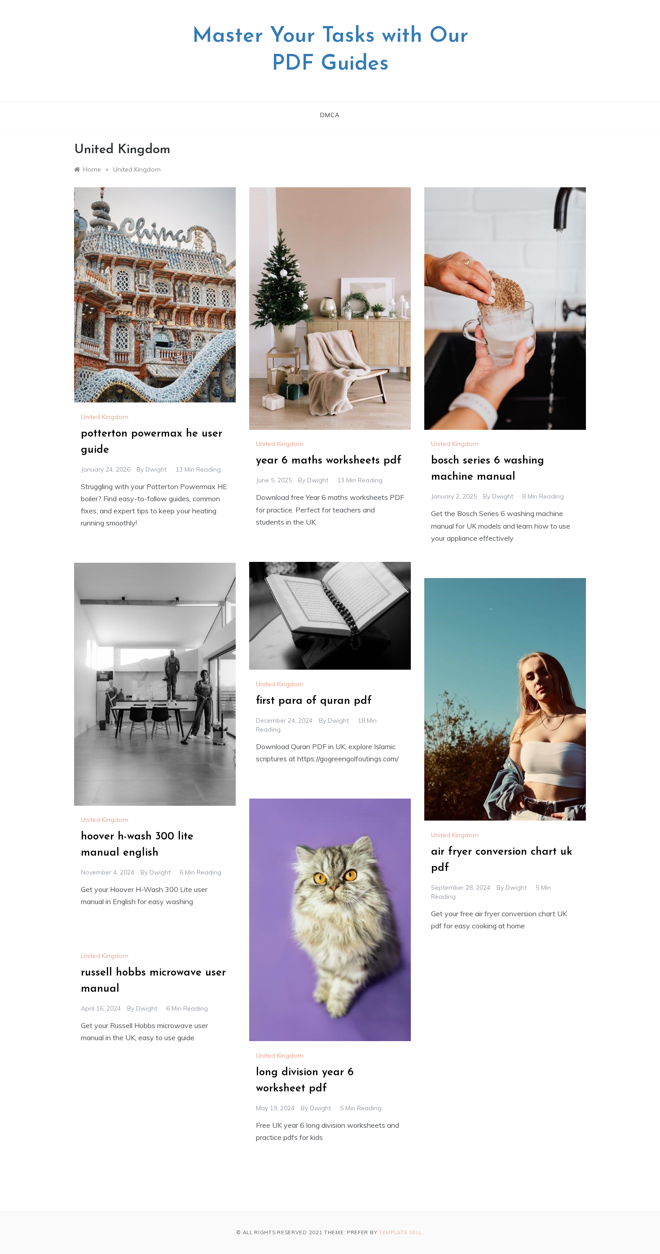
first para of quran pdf (314, 701)
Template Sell (400, 1232)
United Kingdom (104, 417)
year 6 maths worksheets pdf (328, 460)
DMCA (329, 115)
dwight (156, 469)
